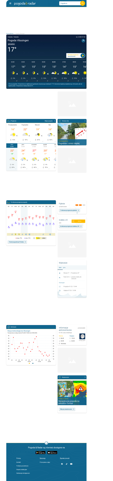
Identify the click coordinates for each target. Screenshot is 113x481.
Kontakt (18, 462)
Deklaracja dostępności (23, 473)
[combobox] (71, 3)
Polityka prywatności (22, 466)
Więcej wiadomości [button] (66, 409)
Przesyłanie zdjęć (45, 462)
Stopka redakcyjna (21, 469)
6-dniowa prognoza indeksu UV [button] (69, 226)
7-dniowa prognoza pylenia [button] (68, 210)
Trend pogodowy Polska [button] (16, 242)
